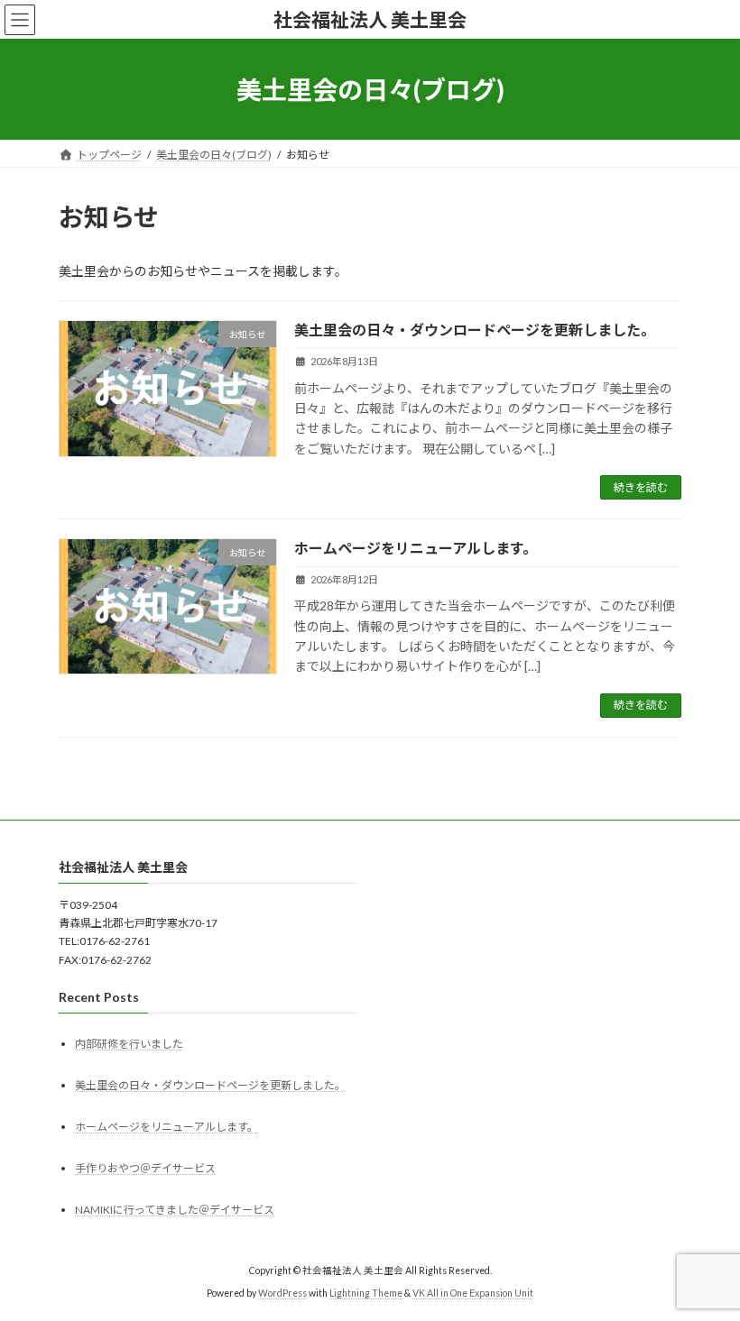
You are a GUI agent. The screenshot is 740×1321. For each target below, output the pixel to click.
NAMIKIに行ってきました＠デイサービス (174, 1209)
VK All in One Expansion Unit (472, 1293)
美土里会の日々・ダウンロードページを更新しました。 (474, 329)
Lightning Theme (365, 1293)
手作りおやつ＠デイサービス (145, 1168)
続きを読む (641, 487)
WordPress (282, 1293)
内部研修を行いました (129, 1043)
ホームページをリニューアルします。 (415, 547)
